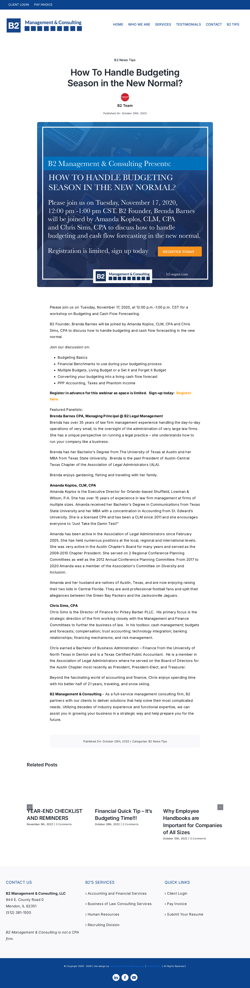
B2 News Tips (125, 60)
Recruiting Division (104, 925)
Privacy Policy (154, 966)
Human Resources (104, 914)
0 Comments (64, 824)
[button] (30, 807)
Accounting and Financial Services (117, 893)
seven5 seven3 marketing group (127, 966)
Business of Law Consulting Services (120, 904)
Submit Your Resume (185, 914)
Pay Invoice (177, 904)
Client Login (177, 893)
